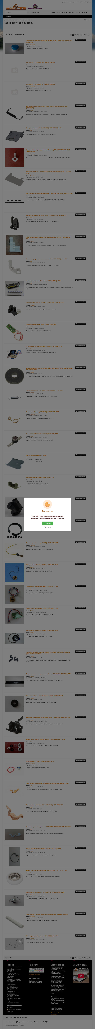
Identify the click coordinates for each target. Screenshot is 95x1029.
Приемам (47, 523)
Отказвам (47, 527)
